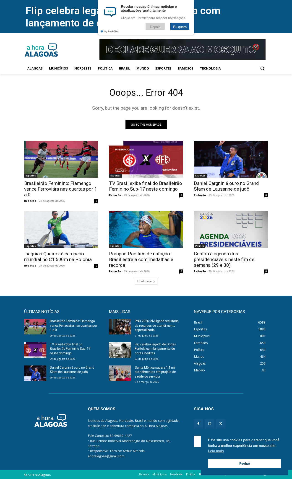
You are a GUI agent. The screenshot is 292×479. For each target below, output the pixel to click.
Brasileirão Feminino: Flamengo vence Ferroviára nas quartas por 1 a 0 (60, 189)
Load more (144, 281)
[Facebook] (198, 423)
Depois (155, 26)
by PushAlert (111, 31)
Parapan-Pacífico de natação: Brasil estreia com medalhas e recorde (141, 259)
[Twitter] (220, 423)
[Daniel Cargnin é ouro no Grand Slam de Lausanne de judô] (231, 159)
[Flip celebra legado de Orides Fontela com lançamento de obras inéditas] (120, 350)
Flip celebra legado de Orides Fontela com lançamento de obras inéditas (155, 348)
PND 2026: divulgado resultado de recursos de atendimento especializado (157, 325)
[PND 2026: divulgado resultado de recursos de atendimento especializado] (120, 326)
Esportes (31, 175)
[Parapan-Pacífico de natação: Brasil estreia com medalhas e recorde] (146, 229)
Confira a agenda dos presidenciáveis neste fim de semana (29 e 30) (224, 259)
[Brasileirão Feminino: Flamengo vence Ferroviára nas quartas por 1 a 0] (61, 159)
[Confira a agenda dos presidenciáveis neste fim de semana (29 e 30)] (231, 229)
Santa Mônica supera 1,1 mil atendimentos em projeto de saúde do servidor (155, 372)
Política (199, 246)
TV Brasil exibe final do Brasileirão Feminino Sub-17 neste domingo (145, 186)
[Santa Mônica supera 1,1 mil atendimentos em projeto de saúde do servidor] (120, 373)
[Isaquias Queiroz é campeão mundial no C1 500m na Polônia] (61, 229)
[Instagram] (209, 423)
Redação (30, 200)
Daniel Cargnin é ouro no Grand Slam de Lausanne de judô (226, 186)
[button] (262, 68)
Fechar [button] (244, 463)
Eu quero (180, 26)
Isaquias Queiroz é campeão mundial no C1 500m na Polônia (58, 256)
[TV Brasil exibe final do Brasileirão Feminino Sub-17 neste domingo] (146, 159)
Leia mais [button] (216, 451)
